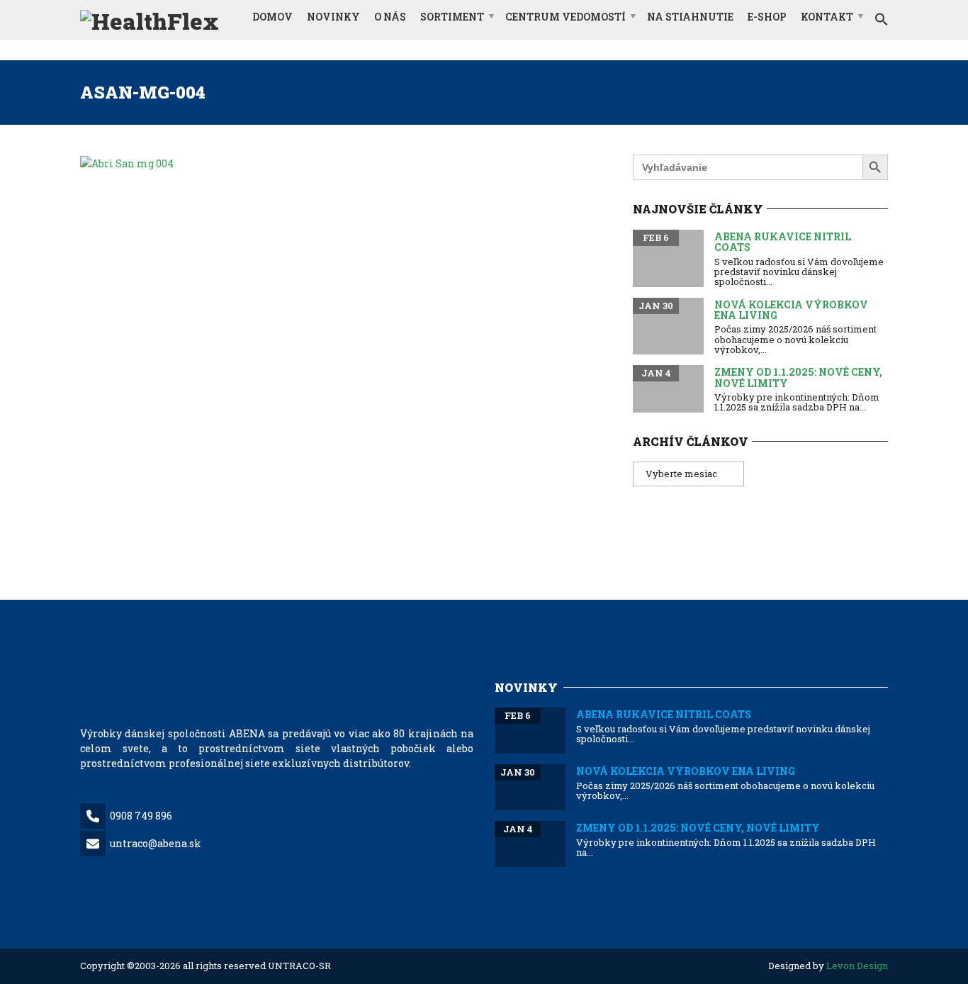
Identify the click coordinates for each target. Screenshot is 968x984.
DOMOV (272, 16)
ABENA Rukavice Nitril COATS (782, 242)
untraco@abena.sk (155, 843)
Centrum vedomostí (565, 16)
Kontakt (827, 16)
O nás (390, 16)
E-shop (767, 16)
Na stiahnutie (690, 16)
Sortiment (452, 16)
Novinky (333, 16)
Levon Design (857, 965)
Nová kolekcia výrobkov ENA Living (791, 310)
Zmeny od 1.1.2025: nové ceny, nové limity (798, 377)
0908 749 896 (141, 815)
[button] (881, 20)
